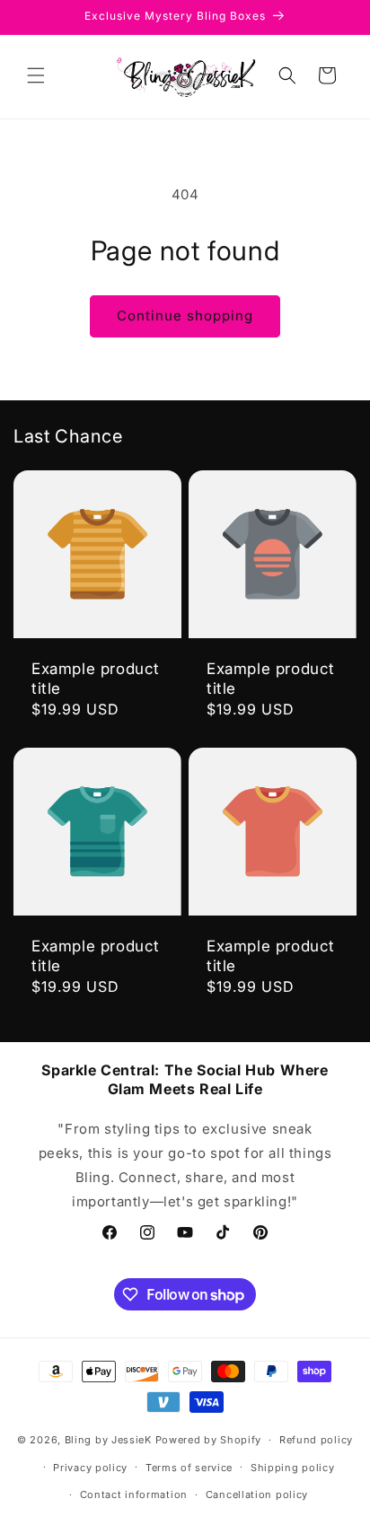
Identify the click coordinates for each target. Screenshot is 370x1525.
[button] (36, 75)
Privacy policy (90, 1467)
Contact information (134, 1494)
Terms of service (189, 1467)
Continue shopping (185, 315)
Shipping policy (293, 1467)
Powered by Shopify (208, 1439)
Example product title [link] (95, 678)
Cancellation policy (257, 1494)
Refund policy (316, 1439)
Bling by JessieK (108, 1439)
